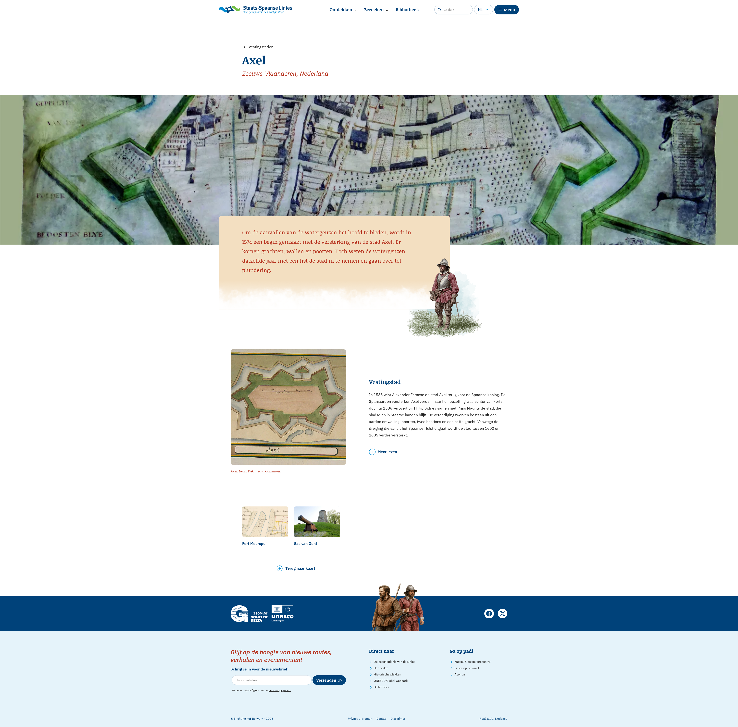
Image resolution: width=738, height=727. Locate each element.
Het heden (381, 668)
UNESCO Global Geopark (391, 681)
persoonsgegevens (280, 690)
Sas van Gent (305, 543)
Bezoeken (374, 9)
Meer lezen (387, 451)
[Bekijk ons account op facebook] (489, 613)
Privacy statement (360, 718)
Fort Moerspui (254, 543)
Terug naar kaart (300, 568)
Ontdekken (341, 9)
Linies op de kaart (467, 668)
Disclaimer (398, 718)
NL (480, 9)
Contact (381, 718)
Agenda (460, 674)
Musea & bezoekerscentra (473, 662)
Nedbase (501, 718)
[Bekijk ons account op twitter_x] (502, 613)
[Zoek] (439, 9)
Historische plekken (387, 674)
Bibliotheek (407, 9)
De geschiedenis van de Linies (394, 662)
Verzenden (326, 680)
